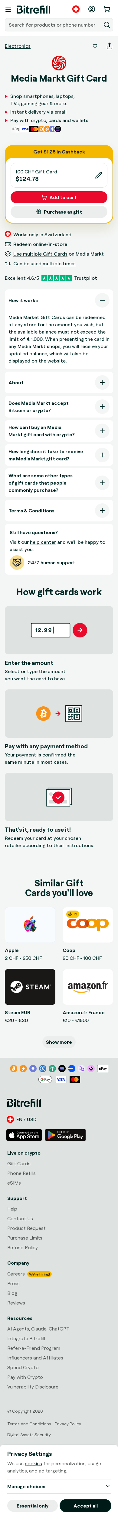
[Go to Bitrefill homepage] (33, 9)
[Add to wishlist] (95, 46)
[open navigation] (8, 10)
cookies (33, 1463)
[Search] (107, 24)
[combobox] (53, 25)
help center (43, 542)
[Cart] (107, 9)
